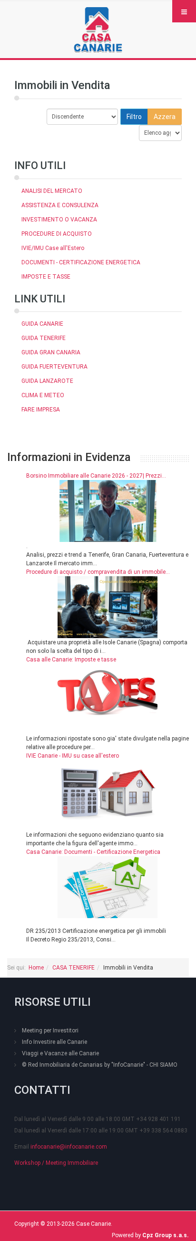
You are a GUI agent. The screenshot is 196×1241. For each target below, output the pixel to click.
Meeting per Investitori (50, 1030)
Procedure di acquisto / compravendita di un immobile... (98, 572)
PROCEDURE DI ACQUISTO (56, 233)
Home (36, 967)
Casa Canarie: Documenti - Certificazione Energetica (93, 852)
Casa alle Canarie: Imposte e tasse (71, 659)
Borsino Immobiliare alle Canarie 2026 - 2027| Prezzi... (96, 475)
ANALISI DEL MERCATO (51, 191)
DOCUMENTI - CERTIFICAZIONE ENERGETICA (80, 262)
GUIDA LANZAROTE (47, 381)
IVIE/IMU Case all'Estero (52, 248)
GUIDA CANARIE (42, 323)
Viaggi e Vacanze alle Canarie (60, 1053)
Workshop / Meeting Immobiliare (56, 1163)
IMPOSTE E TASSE (45, 276)
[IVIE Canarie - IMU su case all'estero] (107, 790)
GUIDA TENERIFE (43, 338)
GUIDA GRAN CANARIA (50, 352)
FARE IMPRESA (40, 409)
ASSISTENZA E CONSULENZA (59, 205)
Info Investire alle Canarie (54, 1042)
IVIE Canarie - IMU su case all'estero (72, 755)
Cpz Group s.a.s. (165, 1235)
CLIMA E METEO (42, 395)
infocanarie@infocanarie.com (68, 1146)
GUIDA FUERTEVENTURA (54, 366)
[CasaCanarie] (98, 29)
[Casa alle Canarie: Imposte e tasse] (107, 694)
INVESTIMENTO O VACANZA (59, 219)
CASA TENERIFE (73, 967)
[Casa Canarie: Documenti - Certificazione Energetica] (107, 886)
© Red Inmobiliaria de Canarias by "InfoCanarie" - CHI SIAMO (99, 1064)
